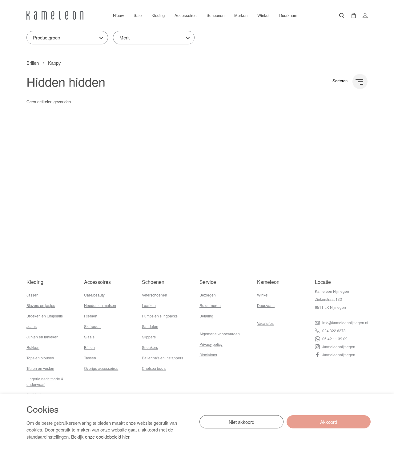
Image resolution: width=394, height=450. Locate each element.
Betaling (206, 315)
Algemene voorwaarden (219, 333)
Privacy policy (211, 344)
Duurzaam (288, 15)
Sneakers (150, 347)
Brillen (32, 62)
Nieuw (118, 15)
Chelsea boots (154, 368)
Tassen (90, 357)
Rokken (32, 347)
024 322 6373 (333, 330)
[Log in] (363, 15)
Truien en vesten (40, 368)
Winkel (263, 15)
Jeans (31, 326)
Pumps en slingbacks (160, 315)
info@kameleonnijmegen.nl (344, 322)
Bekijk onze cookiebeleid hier (100, 436)
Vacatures (265, 323)
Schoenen (215, 15)
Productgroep (46, 37)
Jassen (32, 294)
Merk (124, 37)
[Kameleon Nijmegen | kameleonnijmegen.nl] (54, 15)
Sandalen (150, 326)
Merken (240, 15)
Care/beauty (94, 294)
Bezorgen (207, 294)
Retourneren (210, 305)
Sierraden (92, 326)
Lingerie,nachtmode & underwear (44, 381)
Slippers (149, 336)
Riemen (90, 315)
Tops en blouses (40, 357)
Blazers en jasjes (40, 305)
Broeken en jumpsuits (44, 315)
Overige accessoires (101, 368)
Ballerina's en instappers (162, 357)
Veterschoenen (154, 294)
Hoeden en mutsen (100, 305)
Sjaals (89, 336)
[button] (351, 15)
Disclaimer (208, 354)
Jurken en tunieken (42, 336)
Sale (138, 15)
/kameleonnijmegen (338, 346)
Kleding (158, 15)
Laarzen (149, 305)
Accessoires (186, 15)
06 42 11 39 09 (334, 338)
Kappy (54, 62)
